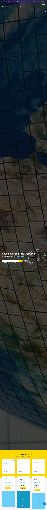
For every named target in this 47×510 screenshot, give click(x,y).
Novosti (34, 1)
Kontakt (38, 1)
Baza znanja (29, 6)
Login (41, 1)
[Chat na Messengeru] (44, 503)
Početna (17, 6)
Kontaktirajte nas (42, 6)
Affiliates (38, 6)
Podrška (45, 1)
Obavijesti (25, 6)
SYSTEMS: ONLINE (4, 1)
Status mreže (34, 6)
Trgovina (21, 6)
